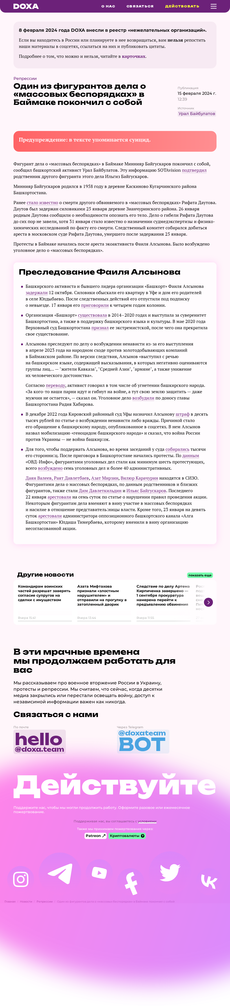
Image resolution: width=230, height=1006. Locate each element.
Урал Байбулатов (197, 113)
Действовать (182, 6)
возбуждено (50, 468)
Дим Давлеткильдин (100, 490)
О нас (108, 6)
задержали (37, 292)
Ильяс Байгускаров (146, 490)
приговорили (95, 305)
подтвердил (194, 170)
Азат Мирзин (104, 478)
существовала (92, 315)
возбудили (143, 398)
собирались (177, 449)
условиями (147, 821)
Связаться (140, 6)
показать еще (200, 575)
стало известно (42, 202)
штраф (183, 414)
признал (100, 328)
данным (190, 455)
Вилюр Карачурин (139, 478)
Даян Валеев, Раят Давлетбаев (57, 478)
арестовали (59, 497)
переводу (55, 385)
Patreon (93, 836)
